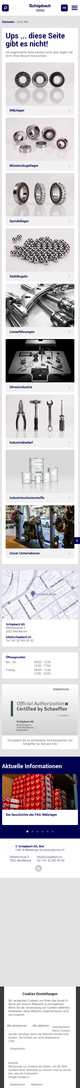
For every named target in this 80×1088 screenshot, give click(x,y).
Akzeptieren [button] (17, 1048)
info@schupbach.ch (18, 637)
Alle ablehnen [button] (41, 1025)
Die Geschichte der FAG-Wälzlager (31, 814)
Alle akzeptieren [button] (17, 1025)
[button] (74, 8)
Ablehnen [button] (37, 1084)
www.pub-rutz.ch (53, 850)
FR (64, 8)
